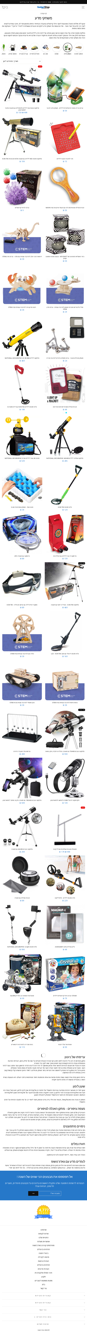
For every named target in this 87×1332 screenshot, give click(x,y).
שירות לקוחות (43, 1233)
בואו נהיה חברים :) (42, 1317)
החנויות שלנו (43, 1237)
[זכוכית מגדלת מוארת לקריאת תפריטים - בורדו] (63, 413)
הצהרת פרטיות (43, 1269)
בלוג (43, 1284)
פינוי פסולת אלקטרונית (43, 1273)
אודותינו (44, 1230)
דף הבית (44, 13)
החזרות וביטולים (43, 1249)
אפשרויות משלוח (43, 1241)
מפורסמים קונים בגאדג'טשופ (43, 1245)
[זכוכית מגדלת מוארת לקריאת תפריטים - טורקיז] (66, 413)
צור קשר (43, 1288)
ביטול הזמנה (43, 1253)
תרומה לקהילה (43, 1257)
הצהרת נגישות (43, 1261)
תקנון (43, 1276)
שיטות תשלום (43, 1324)
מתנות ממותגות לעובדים (43, 1280)
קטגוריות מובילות (43, 1296)
